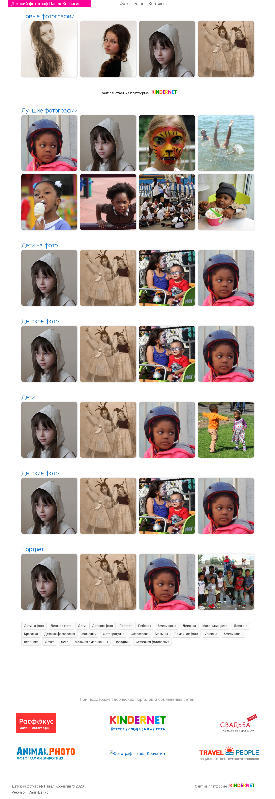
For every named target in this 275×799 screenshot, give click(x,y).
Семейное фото (186, 633)
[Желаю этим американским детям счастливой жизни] (167, 278)
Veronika (211, 633)
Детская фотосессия (59, 633)
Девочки (240, 625)
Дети (28, 396)
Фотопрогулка (113, 633)
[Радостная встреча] (226, 430)
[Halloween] (167, 143)
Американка (167, 625)
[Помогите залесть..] (108, 202)
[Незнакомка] (167, 49)
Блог (139, 3)
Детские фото (40, 472)
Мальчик (161, 633)
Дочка (49, 641)
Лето (64, 641)
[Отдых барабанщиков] (167, 202)
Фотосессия (139, 633)
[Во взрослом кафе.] (226, 202)
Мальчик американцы (91, 641)
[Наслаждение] (49, 202)
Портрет (32, 548)
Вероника (31, 641)
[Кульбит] (226, 143)
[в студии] (226, 49)
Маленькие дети (214, 625)
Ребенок (144, 625)
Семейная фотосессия (152, 641)
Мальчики (88, 633)
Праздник (122, 641)
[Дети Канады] (226, 582)
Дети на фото (39, 245)
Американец (233, 633)
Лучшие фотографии (49, 110)
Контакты (158, 3)
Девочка (189, 625)
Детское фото (40, 320)
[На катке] (49, 143)
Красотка (31, 633)
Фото (125, 3)
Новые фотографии (47, 15)
